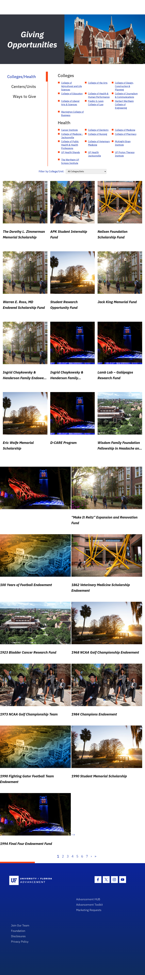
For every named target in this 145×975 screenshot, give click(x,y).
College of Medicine (125, 130)
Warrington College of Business (72, 113)
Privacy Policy (19, 941)
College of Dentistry (98, 130)
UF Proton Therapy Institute (125, 154)
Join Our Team (20, 925)
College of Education (72, 93)
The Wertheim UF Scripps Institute (70, 161)
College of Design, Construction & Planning (124, 86)
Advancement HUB (88, 899)
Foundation (18, 931)
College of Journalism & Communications (126, 95)
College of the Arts (97, 82)
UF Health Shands (70, 152)
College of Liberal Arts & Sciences (70, 103)
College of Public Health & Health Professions (70, 145)
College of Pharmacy (126, 134)
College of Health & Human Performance (99, 95)
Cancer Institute (69, 130)
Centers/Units (23, 86)
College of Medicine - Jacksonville (72, 136)
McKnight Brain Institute (123, 143)
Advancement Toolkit (89, 904)
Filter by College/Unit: (51, 171)
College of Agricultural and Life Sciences (71, 86)
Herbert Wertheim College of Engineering (124, 104)
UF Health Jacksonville (94, 154)
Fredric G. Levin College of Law (96, 103)
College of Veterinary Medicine (99, 143)
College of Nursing (97, 134)
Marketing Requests (88, 910)
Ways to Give (24, 96)
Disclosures (18, 936)
